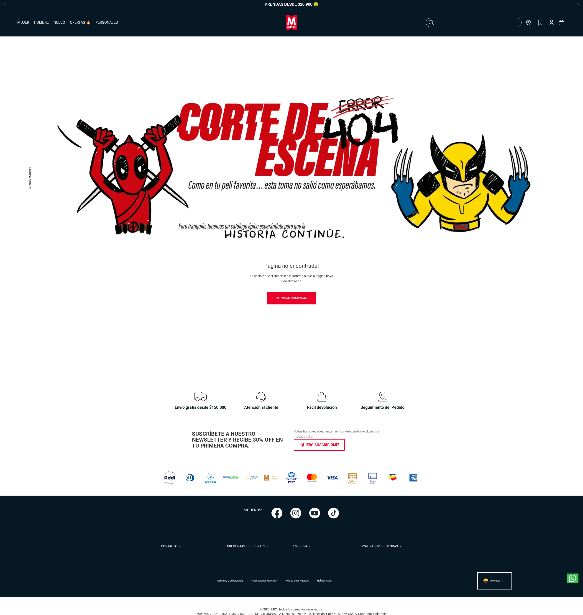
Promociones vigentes (264, 580)
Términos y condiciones (230, 580)
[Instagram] (295, 513)
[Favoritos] (540, 23)
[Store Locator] (528, 22)
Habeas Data (324, 580)
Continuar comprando (291, 298)
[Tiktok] (333, 513)
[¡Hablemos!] (572, 578)
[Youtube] (314, 513)
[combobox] (468, 22)
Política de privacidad (297, 580)
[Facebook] (276, 513)
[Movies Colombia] (291, 23)
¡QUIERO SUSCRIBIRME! (319, 445)
